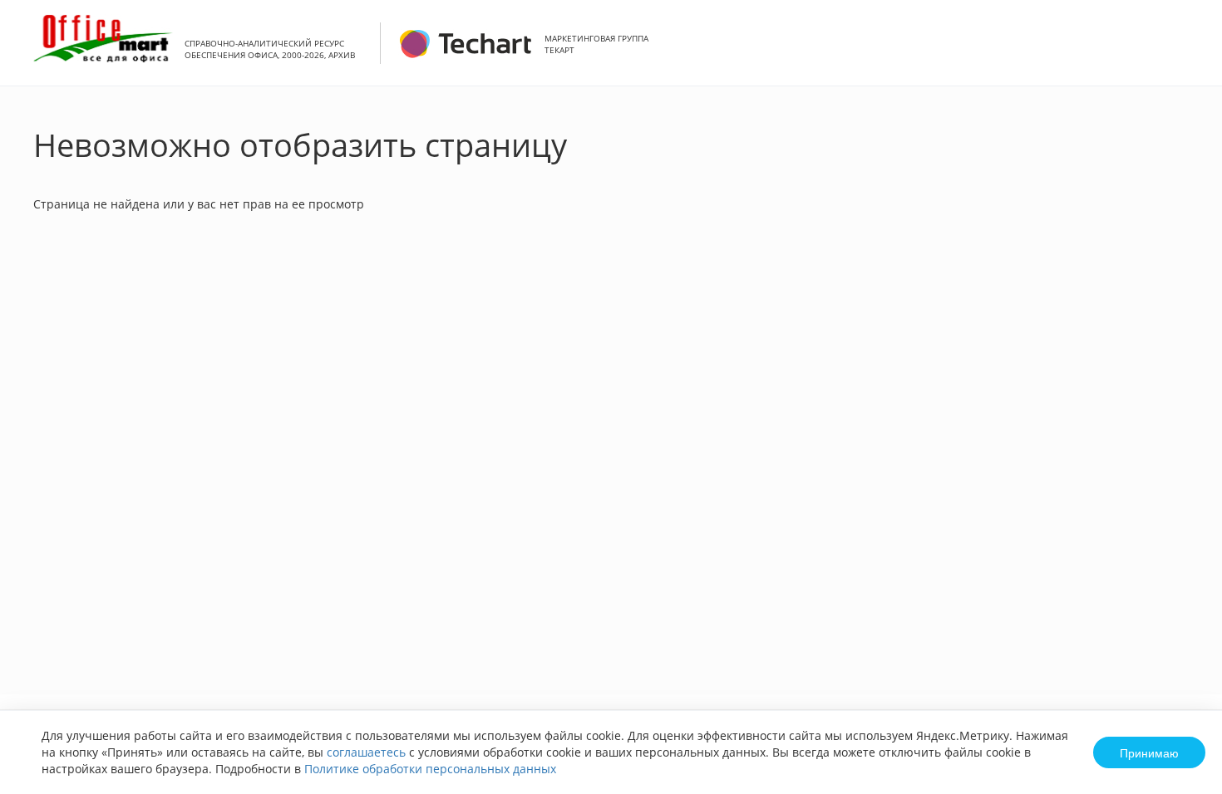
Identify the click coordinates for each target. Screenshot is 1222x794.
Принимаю (1149, 752)
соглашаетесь (366, 752)
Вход (1183, 52)
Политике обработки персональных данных (430, 769)
